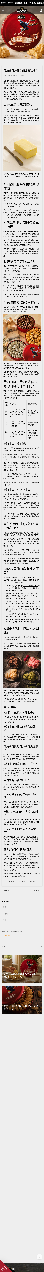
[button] (6, 1265)
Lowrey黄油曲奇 (9, 577)
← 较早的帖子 (6, 891)
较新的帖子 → (38, 891)
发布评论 (7, 936)
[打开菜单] (5, 10)
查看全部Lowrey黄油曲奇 (16, 699)
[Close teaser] (13, 1269)
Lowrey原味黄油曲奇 (30, 586)
